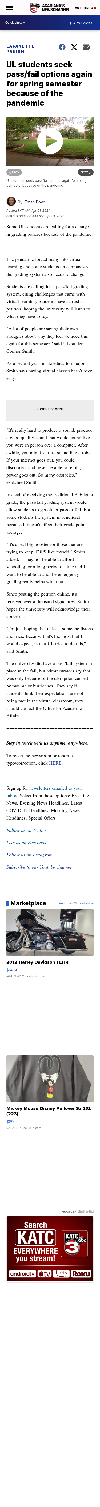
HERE (55, 763)
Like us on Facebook (26, 842)
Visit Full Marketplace (76, 903)
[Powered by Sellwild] (86, 1211)
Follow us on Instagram (29, 854)
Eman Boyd (35, 201)
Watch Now (84, 8)
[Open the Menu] (9, 7)
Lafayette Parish (20, 49)
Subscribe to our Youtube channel (38, 867)
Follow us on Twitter (26, 830)
